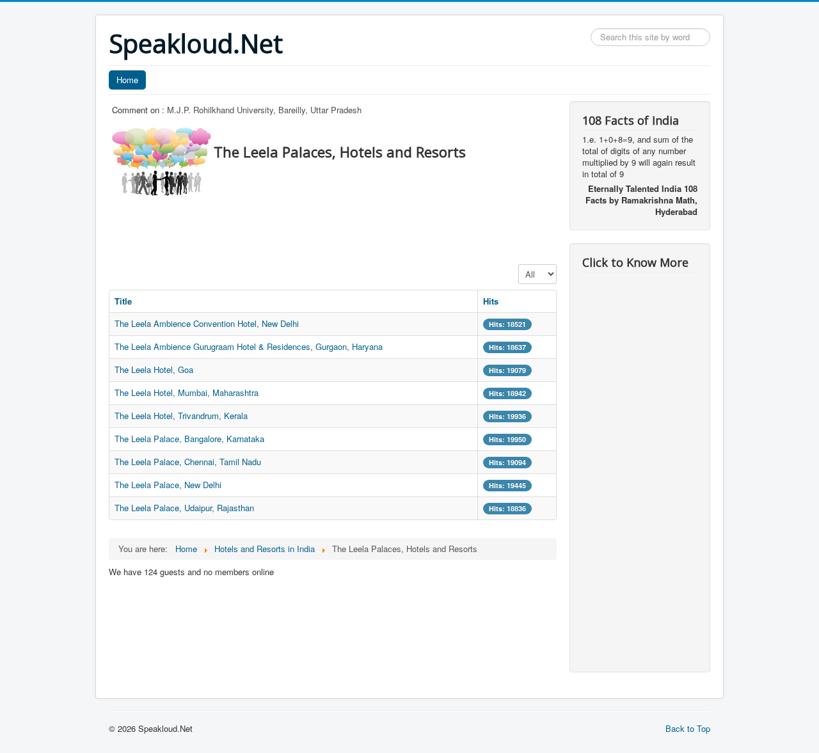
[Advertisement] (342, 227)
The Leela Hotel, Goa (154, 369)
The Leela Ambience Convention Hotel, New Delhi (207, 323)
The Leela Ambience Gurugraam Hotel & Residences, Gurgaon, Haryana (249, 346)
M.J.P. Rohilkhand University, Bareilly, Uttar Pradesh (264, 110)
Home (127, 80)
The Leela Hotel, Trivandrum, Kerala (181, 415)
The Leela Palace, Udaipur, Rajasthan (184, 508)
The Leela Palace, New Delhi (168, 485)
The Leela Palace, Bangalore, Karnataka (189, 438)
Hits (490, 301)
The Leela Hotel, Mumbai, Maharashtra (186, 392)
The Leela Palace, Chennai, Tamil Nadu (188, 462)
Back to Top (687, 728)
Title (123, 301)
